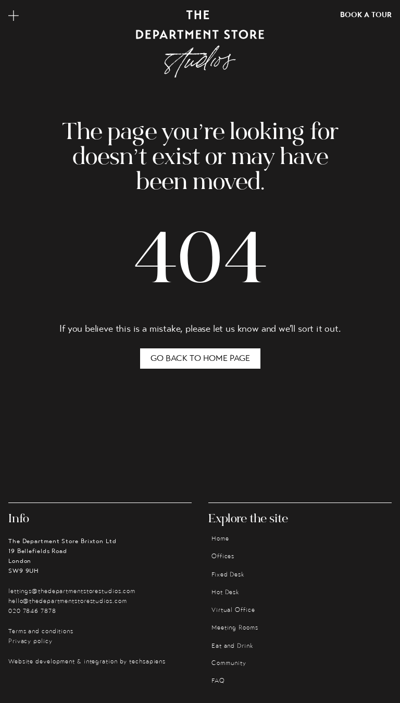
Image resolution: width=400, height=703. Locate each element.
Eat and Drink (232, 646)
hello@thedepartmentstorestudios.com (67, 601)
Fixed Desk (228, 575)
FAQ (218, 681)
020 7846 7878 (32, 611)
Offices (222, 557)
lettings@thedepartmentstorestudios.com (71, 591)
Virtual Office (233, 610)
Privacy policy (30, 641)
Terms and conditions (40, 632)
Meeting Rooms (234, 628)
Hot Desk (225, 592)
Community (228, 663)
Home (220, 539)
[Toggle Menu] (13, 15)
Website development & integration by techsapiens (87, 662)
